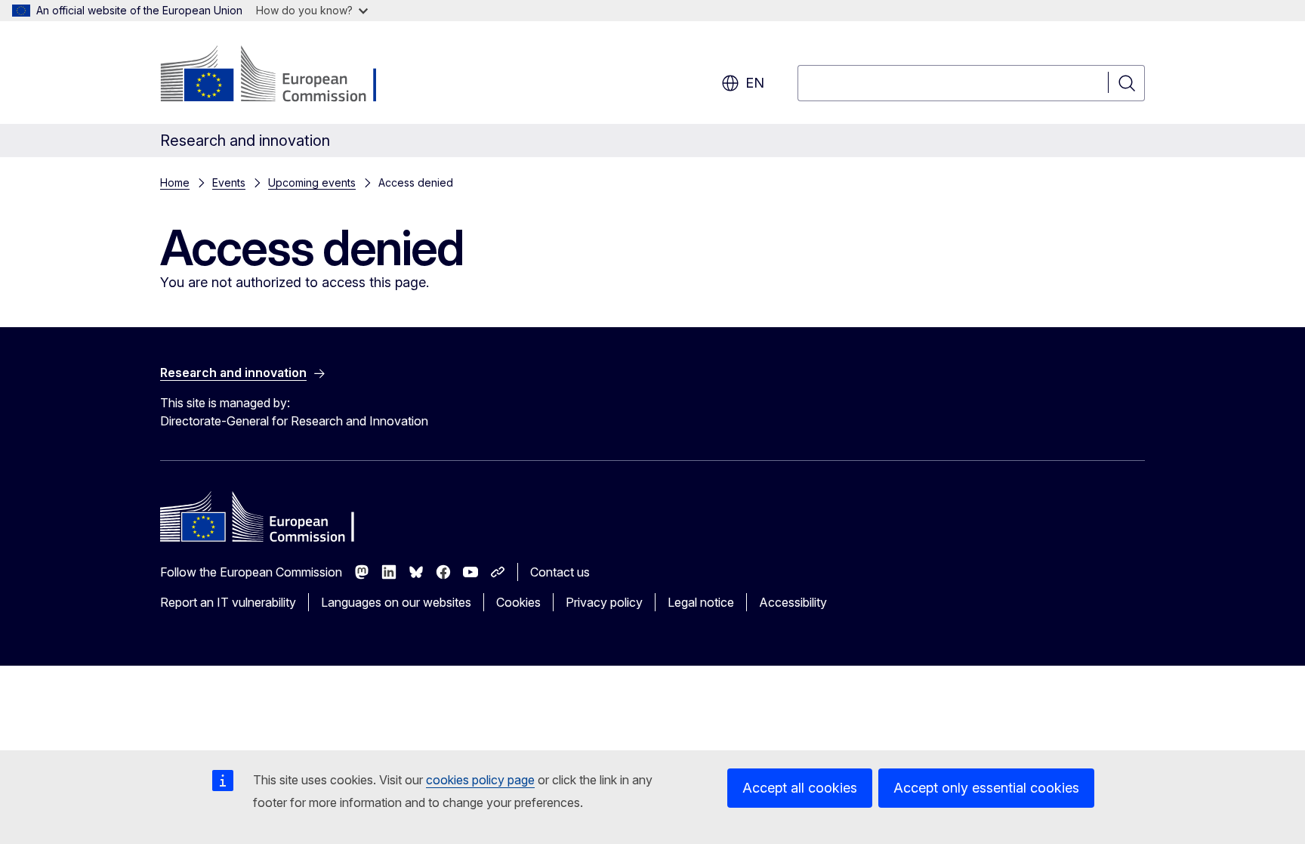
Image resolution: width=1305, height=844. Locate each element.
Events (228, 182)
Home (175, 182)
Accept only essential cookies (986, 788)
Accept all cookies (799, 788)
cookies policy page (480, 779)
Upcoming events (312, 182)
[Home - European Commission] (282, 75)
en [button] (754, 83)
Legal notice (701, 602)
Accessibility (793, 602)
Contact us (560, 572)
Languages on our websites (396, 602)
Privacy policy (604, 602)
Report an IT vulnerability (228, 602)
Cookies (518, 602)
